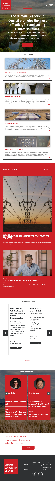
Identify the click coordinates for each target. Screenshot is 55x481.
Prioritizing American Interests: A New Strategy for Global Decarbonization (39, 404)
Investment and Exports (14, 149)
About (25, 462)
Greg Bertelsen (34, 393)
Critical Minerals (11, 123)
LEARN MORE (27, 45)
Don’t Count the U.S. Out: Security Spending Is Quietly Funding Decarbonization (17, 313)
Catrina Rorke (10, 393)
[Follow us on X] (34, 474)
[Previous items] (5, 333)
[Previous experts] (6, 393)
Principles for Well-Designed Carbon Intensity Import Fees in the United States (15, 414)
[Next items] (49, 333)
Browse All (27, 361)
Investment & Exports (16, 347)
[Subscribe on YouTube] (38, 474)
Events (26, 464)
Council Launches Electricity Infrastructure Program (26, 237)
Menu (51, 5)
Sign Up (28, 448)
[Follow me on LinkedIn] (42, 474)
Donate (26, 469)
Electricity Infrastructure (15, 72)
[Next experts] (48, 393)
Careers (26, 467)
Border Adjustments (13, 97)
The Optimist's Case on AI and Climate (21, 280)
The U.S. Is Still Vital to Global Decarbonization (36, 311)
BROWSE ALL (47, 169)
